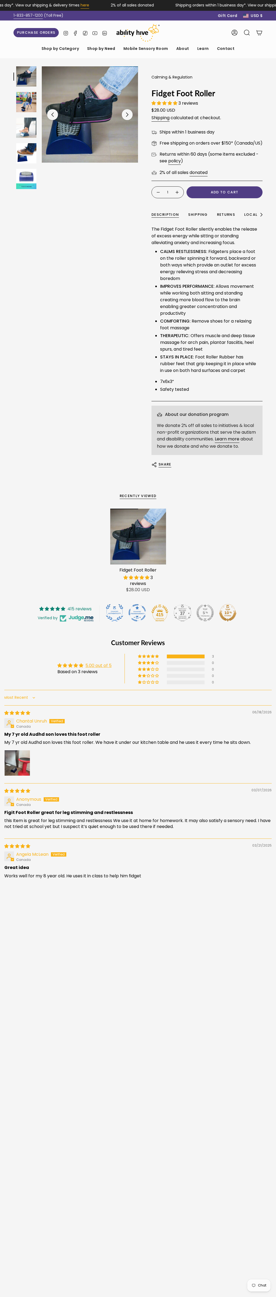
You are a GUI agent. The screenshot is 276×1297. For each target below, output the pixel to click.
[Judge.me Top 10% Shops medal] (227, 612)
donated (198, 172)
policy (174, 161)
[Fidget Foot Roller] (138, 536)
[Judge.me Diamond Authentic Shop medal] (114, 612)
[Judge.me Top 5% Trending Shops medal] (205, 612)
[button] (60, 49)
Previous (52, 114)
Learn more (227, 439)
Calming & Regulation (171, 77)
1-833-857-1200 (28, 15)
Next (127, 114)
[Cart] (259, 32)
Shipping (160, 118)
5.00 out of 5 (98, 665)
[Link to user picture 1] (17, 763)
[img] (17, 713)
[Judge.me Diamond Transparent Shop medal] (137, 612)
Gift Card (227, 15)
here (77, 5)
